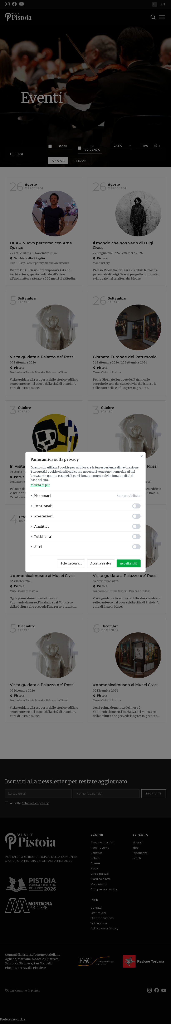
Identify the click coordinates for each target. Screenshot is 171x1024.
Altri (38, 547)
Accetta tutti (128, 563)
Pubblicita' (43, 536)
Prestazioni (44, 516)
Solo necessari (71, 563)
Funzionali (43, 506)
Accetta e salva (100, 563)
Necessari (42, 496)
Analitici (41, 526)
